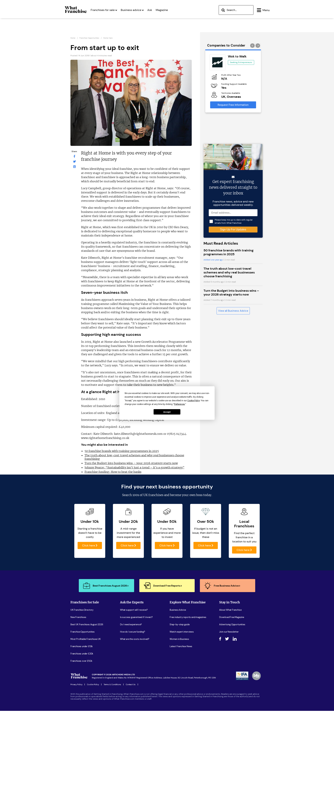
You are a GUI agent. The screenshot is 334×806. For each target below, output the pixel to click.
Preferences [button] (179, 404)
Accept (167, 412)
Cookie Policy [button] (193, 400)
